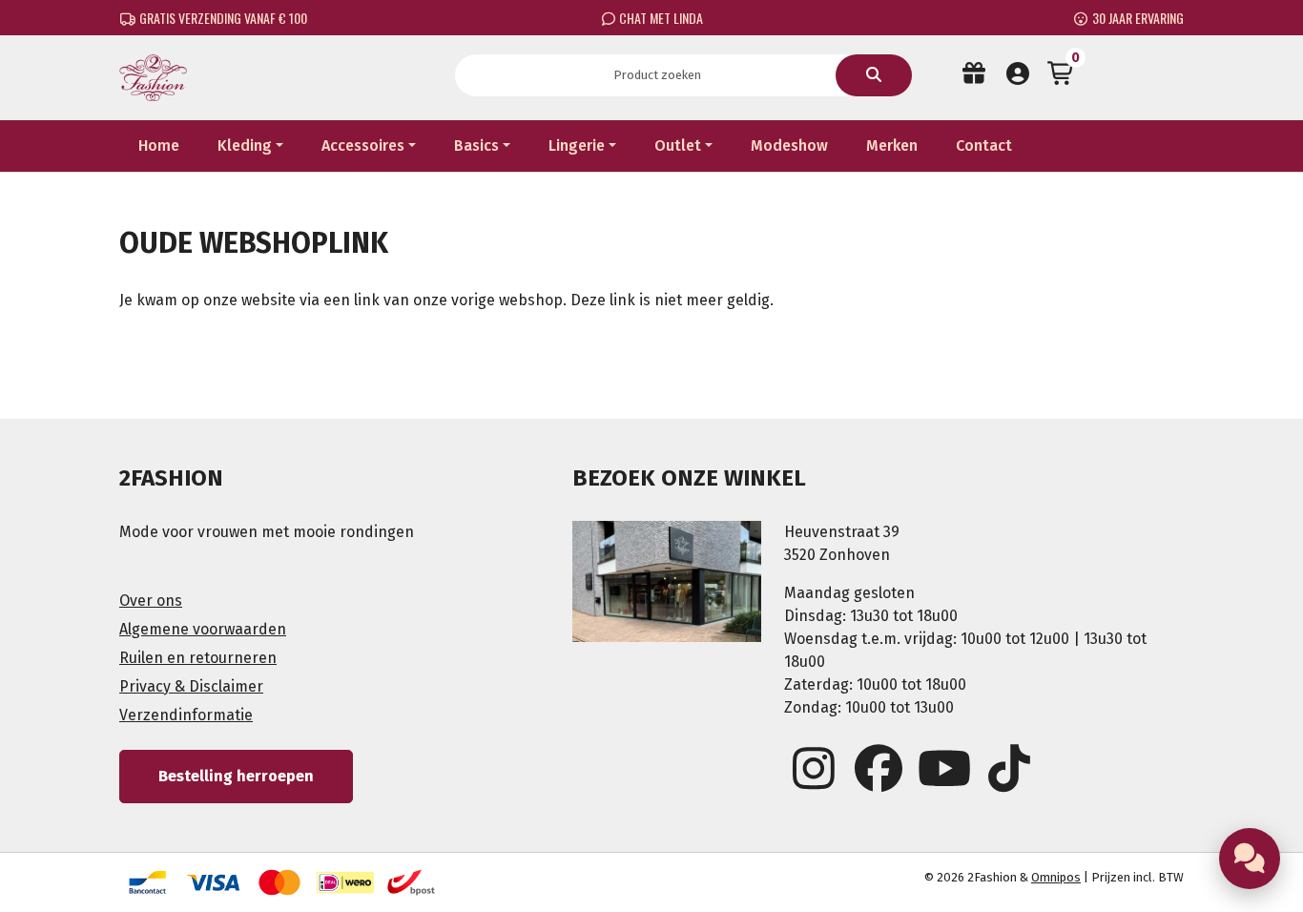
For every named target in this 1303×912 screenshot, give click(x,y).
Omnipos (1056, 877)
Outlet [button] (677, 145)
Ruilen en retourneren (198, 658)
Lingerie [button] (576, 145)
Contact (984, 145)
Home (158, 145)
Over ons (150, 600)
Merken (892, 145)
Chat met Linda (659, 18)
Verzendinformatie (186, 715)
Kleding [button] (244, 145)
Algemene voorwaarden (202, 629)
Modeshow (789, 145)
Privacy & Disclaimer (191, 686)
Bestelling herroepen (236, 776)
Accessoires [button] (362, 145)
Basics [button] (476, 145)
